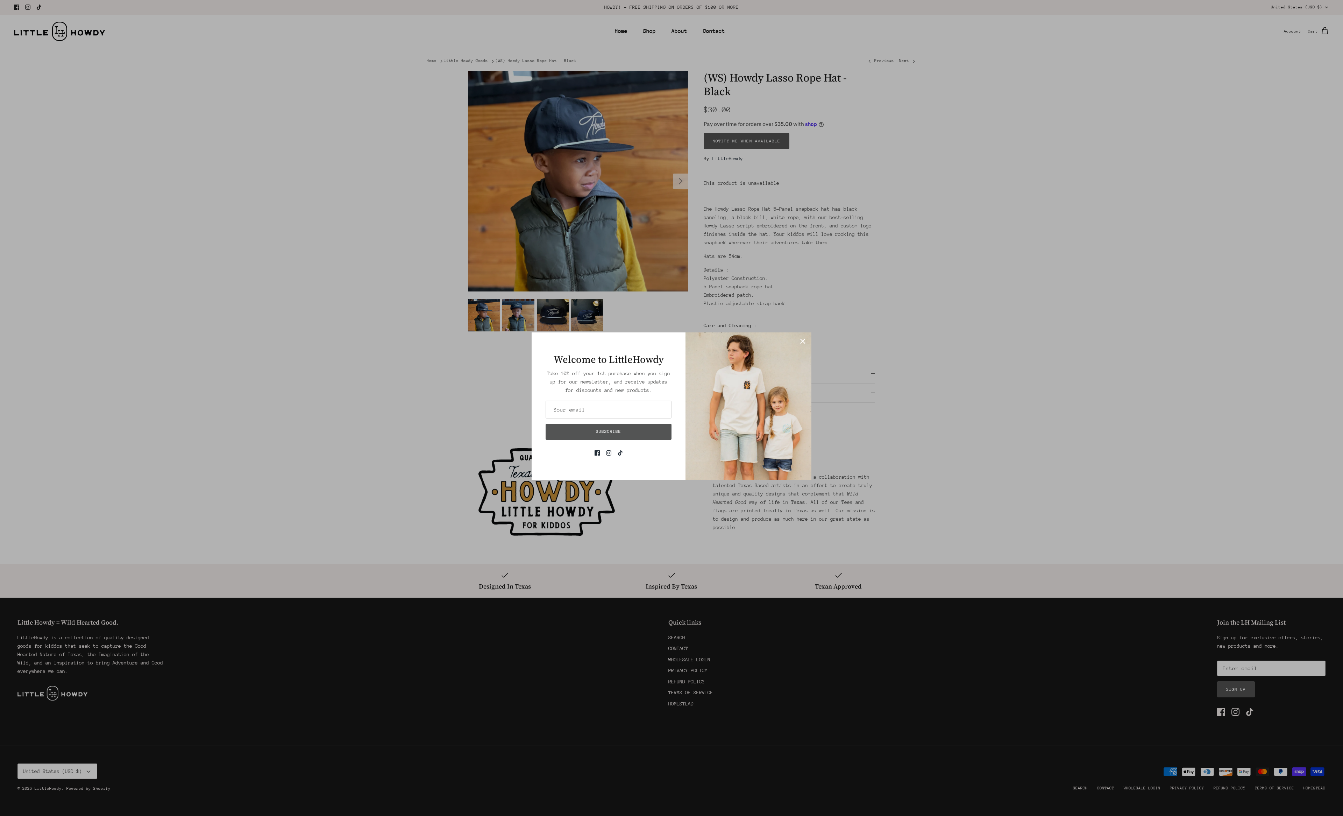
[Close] (802, 341)
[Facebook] (597, 453)
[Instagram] (608, 453)
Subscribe (608, 431)
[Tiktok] (620, 453)
